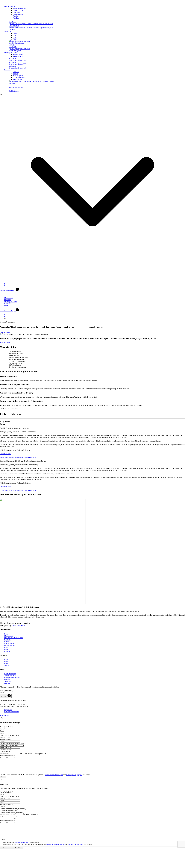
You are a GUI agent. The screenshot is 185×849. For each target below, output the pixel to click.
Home (6, 634)
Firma (2, 731)
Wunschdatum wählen (12, 813)
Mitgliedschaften (10, 6)
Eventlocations (18, 54)
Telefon (7, 739)
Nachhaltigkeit (18, 76)
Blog (6, 647)
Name (6, 727)
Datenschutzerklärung (11, 712)
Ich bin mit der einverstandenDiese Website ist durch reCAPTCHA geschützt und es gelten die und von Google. (47, 843)
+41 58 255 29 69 (10, 676)
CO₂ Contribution (19, 77)
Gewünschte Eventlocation (13, 743)
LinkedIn (7, 679)
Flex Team (16, 12)
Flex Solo (16, 16)
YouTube (7, 681)
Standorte (7, 31)
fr (4, 285)
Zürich (15, 39)
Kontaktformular (10, 674)
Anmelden (4, 697)
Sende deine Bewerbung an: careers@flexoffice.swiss (18, 457)
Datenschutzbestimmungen (54, 775)
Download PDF (5, 454)
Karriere (15, 74)
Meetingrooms (18, 56)
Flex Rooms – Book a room (13, 638)
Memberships (8, 298)
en (5, 283)
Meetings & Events (10, 52)
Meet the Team (18, 79)
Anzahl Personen (6, 747)
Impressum (8, 710)
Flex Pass (16, 18)
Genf (14, 37)
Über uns (7, 70)
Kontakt (7, 651)
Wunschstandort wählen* (13, 809)
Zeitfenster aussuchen (11, 817)
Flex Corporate (18, 14)
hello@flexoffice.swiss (12, 677)
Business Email (9, 735)
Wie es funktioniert (19, 8)
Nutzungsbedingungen (74, 775)
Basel (15, 33)
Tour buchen (4, 715)
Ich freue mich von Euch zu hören (11, 848)
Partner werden (9, 645)
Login (13, 290)
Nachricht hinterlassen (7, 756)
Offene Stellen (5, 332)
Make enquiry (18, 625)
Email (6, 690)
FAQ (6, 305)
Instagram (7, 683)
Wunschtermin (5, 752)
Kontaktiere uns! (5, 290)
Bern (14, 35)
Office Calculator (19, 10)
